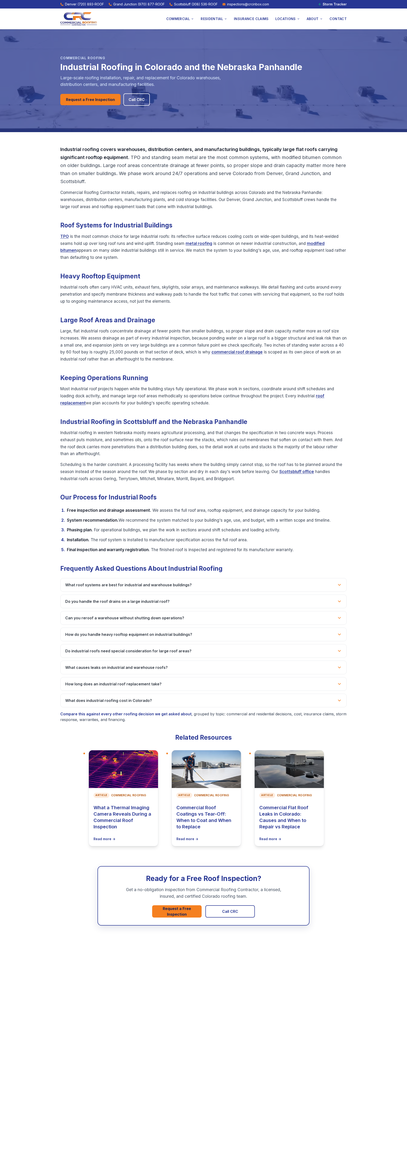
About (313, 19)
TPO (64, 236)
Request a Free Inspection (90, 99)
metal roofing (199, 243)
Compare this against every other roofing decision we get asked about (125, 714)
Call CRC (137, 99)
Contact (338, 19)
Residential (212, 19)
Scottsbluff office (296, 471)
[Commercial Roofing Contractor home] (78, 18)
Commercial (178, 19)
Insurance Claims (251, 19)
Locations (285, 19)
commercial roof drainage (237, 352)
